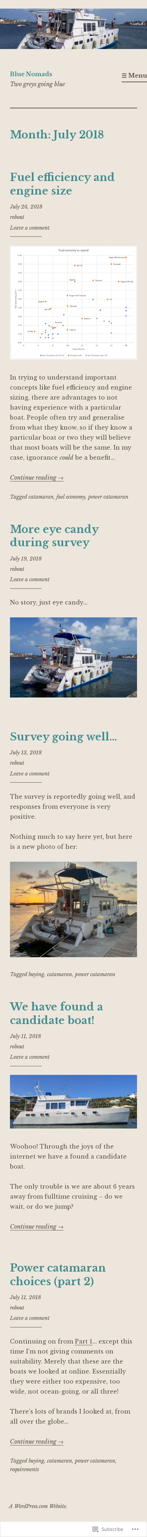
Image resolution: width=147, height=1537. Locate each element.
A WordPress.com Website (37, 1506)
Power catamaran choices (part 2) (58, 1275)
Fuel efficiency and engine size (62, 184)
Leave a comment (30, 228)
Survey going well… (63, 736)
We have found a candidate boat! (56, 1013)
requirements (24, 1469)
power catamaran (108, 497)
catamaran (41, 497)
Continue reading (37, 477)
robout (17, 217)
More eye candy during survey (54, 536)
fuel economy (70, 497)
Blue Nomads (31, 74)
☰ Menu (134, 75)
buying (36, 974)
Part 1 (83, 1341)
